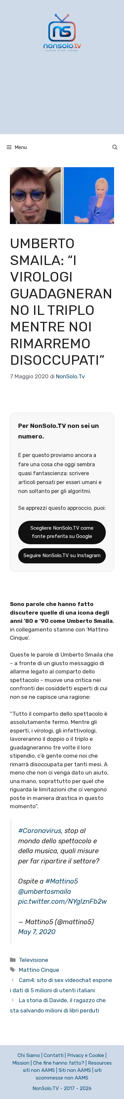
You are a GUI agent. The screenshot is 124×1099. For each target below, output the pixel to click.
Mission (20, 1063)
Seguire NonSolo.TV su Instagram (62, 555)
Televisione (33, 960)
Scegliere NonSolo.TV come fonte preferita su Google (62, 532)
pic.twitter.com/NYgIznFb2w (62, 901)
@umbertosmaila (44, 891)
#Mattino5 (61, 881)
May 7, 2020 (37, 932)
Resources (100, 1063)
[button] (115, 147)
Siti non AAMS (75, 1070)
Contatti (53, 1055)
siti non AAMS (39, 1070)
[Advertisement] (62, 101)
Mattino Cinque (39, 969)
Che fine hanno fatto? (58, 1063)
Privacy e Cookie (85, 1055)
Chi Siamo (29, 1055)
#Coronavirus (39, 831)
